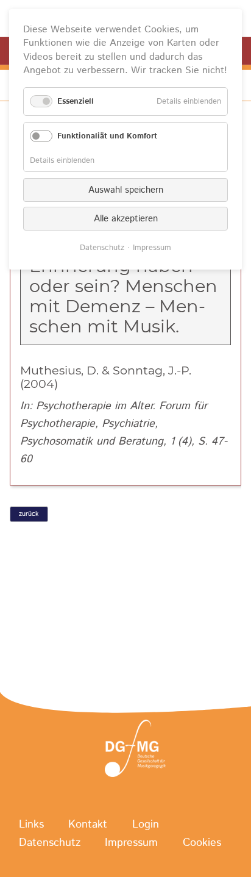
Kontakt (87, 825)
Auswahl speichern (125, 190)
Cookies (202, 843)
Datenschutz (49, 843)
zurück (28, 514)
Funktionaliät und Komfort (107, 136)
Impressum (131, 843)
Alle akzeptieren (126, 218)
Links (31, 825)
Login (145, 825)
